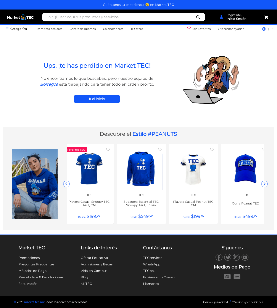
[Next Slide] (264, 184)
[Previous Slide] (66, 184)
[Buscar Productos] (198, 17)
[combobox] (123, 17)
